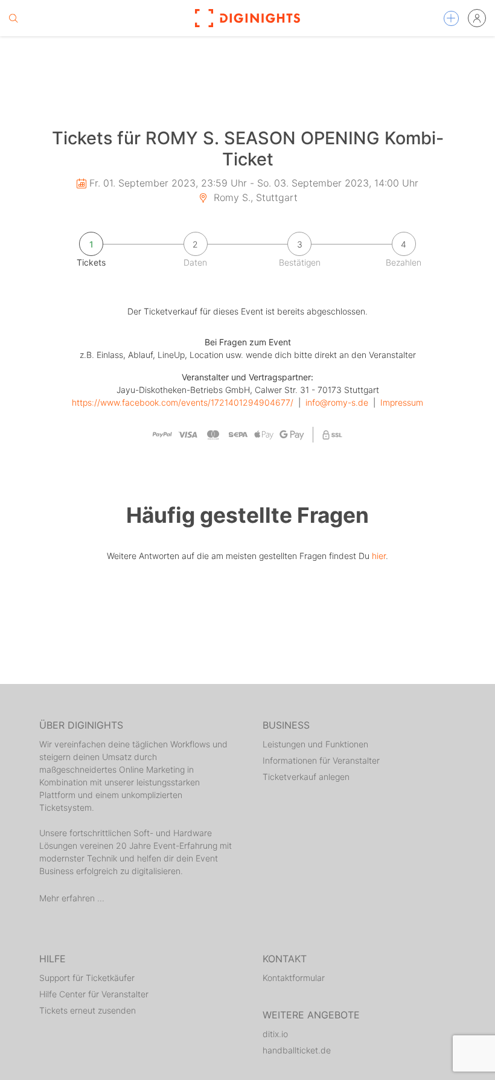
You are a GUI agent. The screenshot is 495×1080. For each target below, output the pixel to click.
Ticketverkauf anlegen (306, 777)
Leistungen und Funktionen (315, 744)
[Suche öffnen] (13, 18)
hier (379, 556)
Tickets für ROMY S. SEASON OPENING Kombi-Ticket (248, 148)
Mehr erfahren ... (71, 898)
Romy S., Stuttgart (254, 197)
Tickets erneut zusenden (87, 1010)
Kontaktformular (294, 978)
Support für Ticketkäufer (87, 978)
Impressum (401, 402)
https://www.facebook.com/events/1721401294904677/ (182, 402)
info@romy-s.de (336, 402)
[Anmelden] (477, 18)
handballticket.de (297, 1050)
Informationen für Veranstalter (321, 760)
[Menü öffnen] (451, 18)
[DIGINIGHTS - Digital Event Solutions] (247, 18)
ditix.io (275, 1034)
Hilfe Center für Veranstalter (93, 994)
